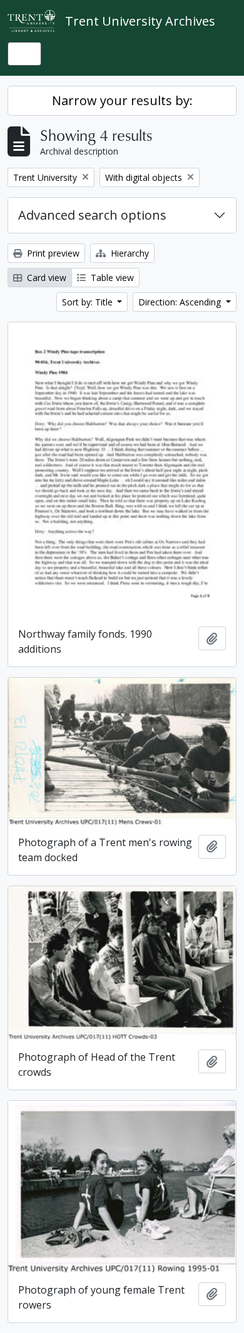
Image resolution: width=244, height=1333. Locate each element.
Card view (45, 277)
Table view (111, 277)
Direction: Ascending (180, 302)
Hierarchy (128, 253)
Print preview (51, 253)
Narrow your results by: (122, 100)
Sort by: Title (88, 302)
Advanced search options (92, 215)
